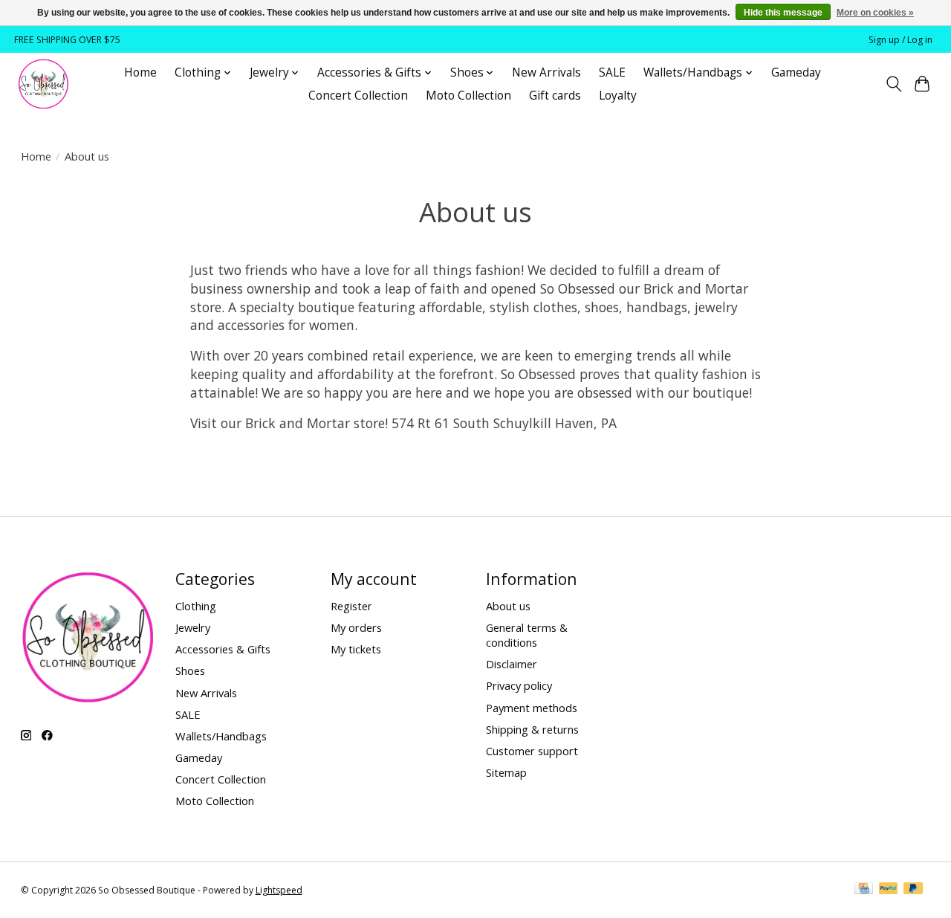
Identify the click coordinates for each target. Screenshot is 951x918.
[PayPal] (888, 889)
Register (351, 605)
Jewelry (192, 627)
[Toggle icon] (893, 84)
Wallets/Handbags (221, 735)
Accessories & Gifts (222, 648)
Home (140, 72)
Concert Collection (358, 95)
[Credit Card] (863, 889)
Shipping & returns (532, 729)
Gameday (796, 72)
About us (508, 605)
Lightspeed (279, 890)
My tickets (356, 648)
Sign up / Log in (900, 39)
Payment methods (531, 707)
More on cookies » (875, 12)
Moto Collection (468, 95)
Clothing (195, 605)
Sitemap (506, 772)
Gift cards (555, 95)
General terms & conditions (527, 635)
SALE (612, 72)
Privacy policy (519, 685)
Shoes (190, 670)
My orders (356, 627)
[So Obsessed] (43, 84)
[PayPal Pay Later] (913, 889)
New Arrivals (546, 72)
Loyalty (618, 95)
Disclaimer (511, 663)
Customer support (532, 750)
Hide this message (783, 12)
